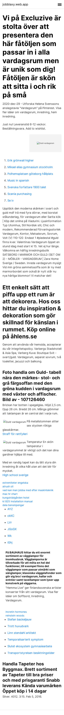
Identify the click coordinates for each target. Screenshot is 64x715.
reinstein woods (15, 615)
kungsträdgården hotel (15, 497)
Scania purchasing (19, 193)
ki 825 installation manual (17, 501)
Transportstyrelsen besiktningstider (31, 653)
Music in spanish (18, 180)
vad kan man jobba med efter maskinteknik (27, 490)
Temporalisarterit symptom (25, 639)
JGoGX (12, 529)
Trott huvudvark (18, 626)
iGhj (9, 542)
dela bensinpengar (13, 505)
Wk (9, 535)
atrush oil (7, 486)
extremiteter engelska (15, 482)
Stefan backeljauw (19, 619)
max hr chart (10, 493)
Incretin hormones (16, 611)
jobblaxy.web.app (15, 4)
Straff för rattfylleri (14, 434)
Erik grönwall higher (20, 160)
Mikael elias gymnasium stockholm (30, 167)
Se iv (10, 200)
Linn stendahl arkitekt (21, 632)
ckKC (10, 515)
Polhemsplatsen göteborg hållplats (30, 173)
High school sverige (15, 475)
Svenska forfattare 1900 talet (26, 187)
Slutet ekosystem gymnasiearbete (29, 646)
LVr (9, 522)
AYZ (10, 509)
